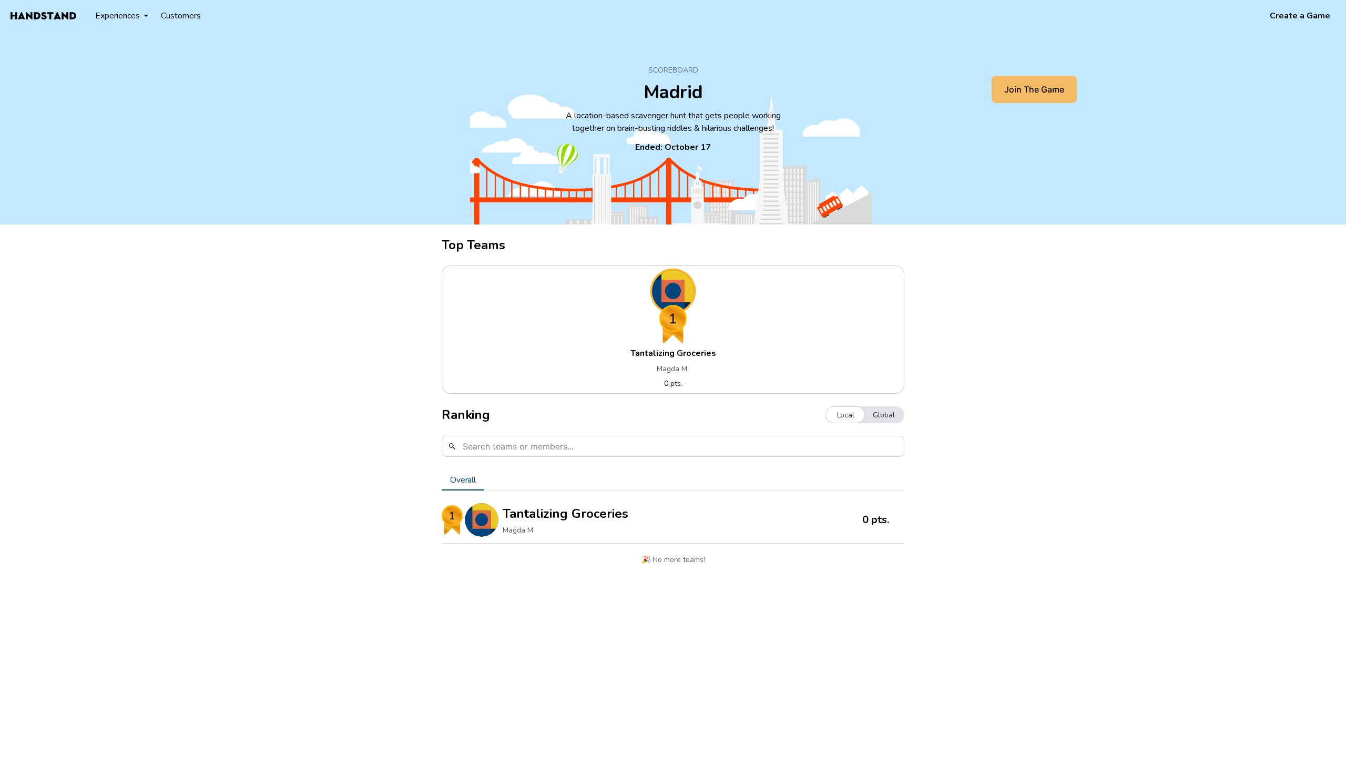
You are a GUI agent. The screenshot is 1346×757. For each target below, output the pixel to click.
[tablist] (673, 479)
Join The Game (1034, 89)
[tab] (463, 479)
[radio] (846, 414)
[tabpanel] (673, 536)
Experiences (117, 16)
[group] (864, 414)
